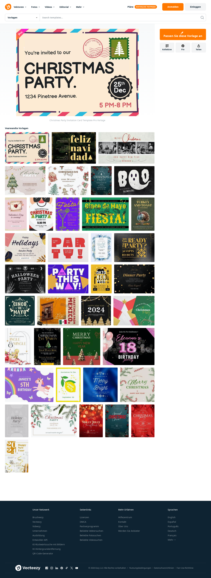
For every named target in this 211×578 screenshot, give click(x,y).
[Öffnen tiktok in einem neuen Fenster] (66, 568)
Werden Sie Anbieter (129, 530)
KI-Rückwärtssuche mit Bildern (48, 544)
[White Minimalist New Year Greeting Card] (16, 456)
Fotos (34, 6)
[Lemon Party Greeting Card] (68, 385)
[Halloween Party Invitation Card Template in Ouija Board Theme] (25, 279)
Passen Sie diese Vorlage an (183, 36)
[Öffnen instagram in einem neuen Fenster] (51, 568)
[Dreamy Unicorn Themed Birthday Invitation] (29, 385)
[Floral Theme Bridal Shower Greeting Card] (101, 247)
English (172, 517)
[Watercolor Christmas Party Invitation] (25, 180)
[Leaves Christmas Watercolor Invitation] (54, 421)
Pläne (130, 6)
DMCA (83, 521)
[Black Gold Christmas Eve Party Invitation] (47, 346)
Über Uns (123, 526)
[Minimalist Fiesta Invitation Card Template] (67, 214)
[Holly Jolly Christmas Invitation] (91, 421)
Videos (48, 6)
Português (173, 526)
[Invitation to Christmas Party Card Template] (41, 214)
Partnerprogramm (89, 526)
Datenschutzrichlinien (164, 567)
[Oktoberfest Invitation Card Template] (101, 279)
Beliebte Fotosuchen (90, 535)
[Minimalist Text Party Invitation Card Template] (68, 247)
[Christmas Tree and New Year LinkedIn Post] (96, 310)
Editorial (64, 6)
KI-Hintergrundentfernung (46, 548)
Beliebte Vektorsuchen (91, 530)
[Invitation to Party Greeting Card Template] (68, 279)
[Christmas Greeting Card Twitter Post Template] (126, 148)
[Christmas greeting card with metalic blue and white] (100, 385)
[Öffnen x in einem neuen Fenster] (71, 568)
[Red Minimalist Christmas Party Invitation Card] (142, 421)
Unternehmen (39, 530)
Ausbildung (38, 535)
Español (172, 521)
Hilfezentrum (125, 517)
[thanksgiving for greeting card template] (142, 214)
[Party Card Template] (134, 279)
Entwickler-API (39, 539)
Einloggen (195, 6)
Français (172, 535)
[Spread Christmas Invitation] (117, 421)
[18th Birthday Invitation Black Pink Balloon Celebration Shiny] (128, 346)
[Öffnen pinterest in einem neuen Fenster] (61, 568)
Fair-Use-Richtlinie (185, 567)
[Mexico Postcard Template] (58, 310)
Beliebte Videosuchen (91, 539)
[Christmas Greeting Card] (16, 421)
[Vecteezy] (8, 7)
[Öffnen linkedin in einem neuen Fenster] (56, 568)
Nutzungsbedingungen (140, 567)
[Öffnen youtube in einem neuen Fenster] (76, 568)
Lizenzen (84, 517)
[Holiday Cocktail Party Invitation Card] (18, 346)
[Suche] (202, 17)
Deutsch (172, 530)
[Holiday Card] (25, 247)
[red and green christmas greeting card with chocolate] (81, 346)
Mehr (79, 6)
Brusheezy (37, 517)
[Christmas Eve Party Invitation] (68, 180)
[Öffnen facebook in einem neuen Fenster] (46, 568)
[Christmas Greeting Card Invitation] (101, 180)
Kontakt (122, 521)
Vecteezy (37, 521)
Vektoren (19, 6)
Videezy (36, 526)
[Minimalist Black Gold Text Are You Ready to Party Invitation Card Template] (134, 247)
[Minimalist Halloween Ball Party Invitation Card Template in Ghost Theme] (134, 180)
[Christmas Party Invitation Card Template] (27, 148)
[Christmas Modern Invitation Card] (133, 310)
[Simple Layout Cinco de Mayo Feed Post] (20, 310)
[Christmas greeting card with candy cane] (137, 385)
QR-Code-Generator (42, 553)
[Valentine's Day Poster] (16, 214)
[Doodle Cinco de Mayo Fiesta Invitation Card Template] (105, 214)
